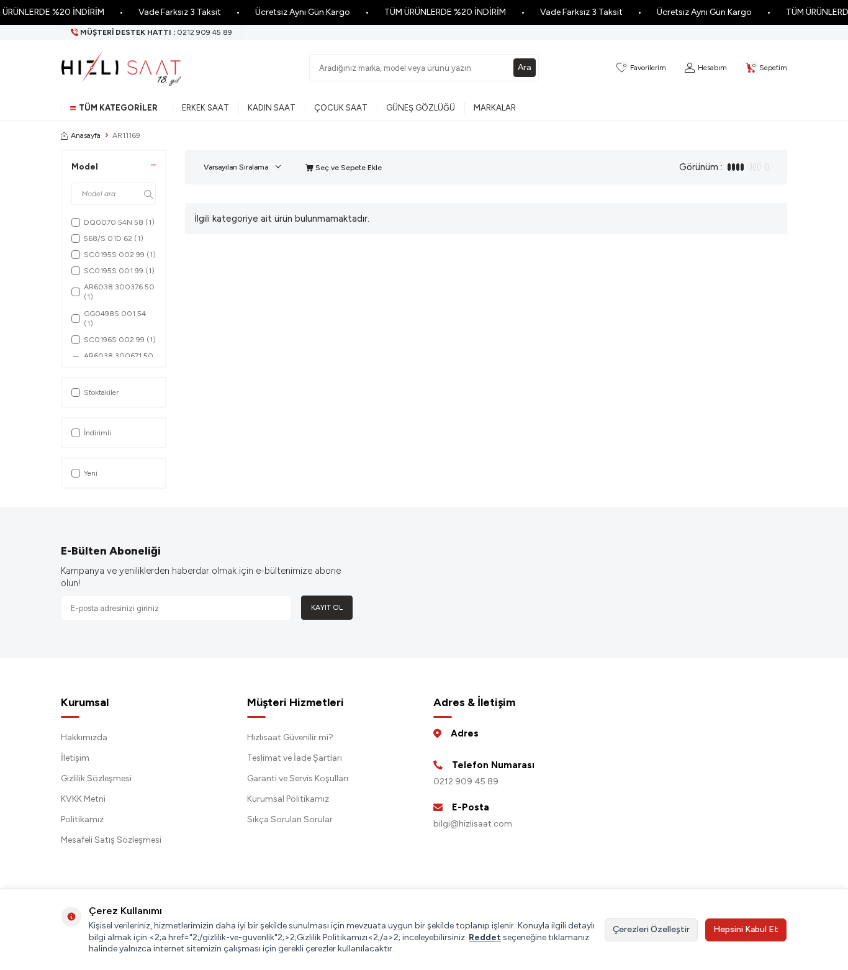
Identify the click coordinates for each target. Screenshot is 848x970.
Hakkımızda (84, 737)
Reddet (485, 937)
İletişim (75, 758)
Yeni (90, 473)
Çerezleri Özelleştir (651, 929)
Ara (524, 67)
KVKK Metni (83, 799)
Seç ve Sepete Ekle (347, 167)
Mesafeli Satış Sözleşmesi (111, 840)
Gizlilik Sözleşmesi (96, 778)
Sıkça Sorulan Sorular (290, 819)
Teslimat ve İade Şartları (294, 758)
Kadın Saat (271, 107)
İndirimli (97, 432)
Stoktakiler (101, 392)
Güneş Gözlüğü (420, 107)
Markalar (495, 107)
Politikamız (82, 819)
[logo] (121, 67)
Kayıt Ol (327, 607)
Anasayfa (86, 135)
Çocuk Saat (341, 107)
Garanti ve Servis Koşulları (297, 778)
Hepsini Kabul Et (745, 929)
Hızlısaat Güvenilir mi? (290, 737)
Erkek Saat (205, 107)
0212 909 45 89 (465, 781)
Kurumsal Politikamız (288, 799)
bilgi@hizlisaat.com (472, 823)
